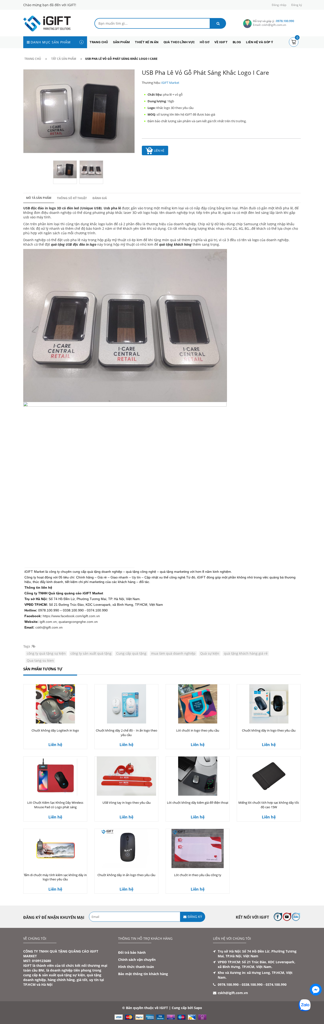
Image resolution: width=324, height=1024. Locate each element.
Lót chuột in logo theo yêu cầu (197, 730)
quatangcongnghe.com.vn (78, 622)
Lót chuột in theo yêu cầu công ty (197, 875)
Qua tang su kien (40, 660)
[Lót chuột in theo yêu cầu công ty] (197, 848)
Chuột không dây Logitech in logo (55, 730)
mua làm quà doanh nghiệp (173, 653)
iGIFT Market (170, 82)
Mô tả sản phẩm (38, 198)
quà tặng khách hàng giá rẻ (246, 653)
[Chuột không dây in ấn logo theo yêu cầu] (126, 848)
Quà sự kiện (209, 653)
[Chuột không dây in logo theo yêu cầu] (269, 703)
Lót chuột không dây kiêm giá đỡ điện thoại (197, 802)
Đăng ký (296, 5)
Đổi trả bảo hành (132, 952)
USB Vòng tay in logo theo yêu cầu (126, 802)
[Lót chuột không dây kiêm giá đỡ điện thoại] (197, 776)
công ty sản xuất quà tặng (90, 653)
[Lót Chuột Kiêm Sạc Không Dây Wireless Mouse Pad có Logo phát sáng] (55, 776)
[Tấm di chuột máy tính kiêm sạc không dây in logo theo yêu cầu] (55, 848)
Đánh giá (100, 198)
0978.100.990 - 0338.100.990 (240, 984)
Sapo (198, 1007)
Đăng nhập (279, 5)
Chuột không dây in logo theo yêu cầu (269, 730)
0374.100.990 (276, 984)
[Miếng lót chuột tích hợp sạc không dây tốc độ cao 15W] (269, 776)
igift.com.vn (48, 622)
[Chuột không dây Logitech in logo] (55, 703)
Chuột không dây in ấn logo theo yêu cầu (126, 875)
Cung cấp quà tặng (131, 653)
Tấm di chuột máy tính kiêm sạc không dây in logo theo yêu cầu (55, 877)
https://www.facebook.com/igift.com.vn (71, 616)
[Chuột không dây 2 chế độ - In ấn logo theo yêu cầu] (126, 703)
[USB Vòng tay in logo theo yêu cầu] (126, 776)
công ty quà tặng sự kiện (46, 653)
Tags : (27, 646)
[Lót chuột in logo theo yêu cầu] (197, 703)
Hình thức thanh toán (136, 966)
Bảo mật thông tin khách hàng (143, 974)
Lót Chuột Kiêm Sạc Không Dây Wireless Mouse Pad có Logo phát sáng (55, 804)
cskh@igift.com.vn (49, 627)
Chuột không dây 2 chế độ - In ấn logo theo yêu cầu (126, 732)
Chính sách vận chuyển (137, 959)
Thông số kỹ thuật (72, 198)
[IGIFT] (47, 23)
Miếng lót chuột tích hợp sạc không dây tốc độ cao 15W (268, 804)
